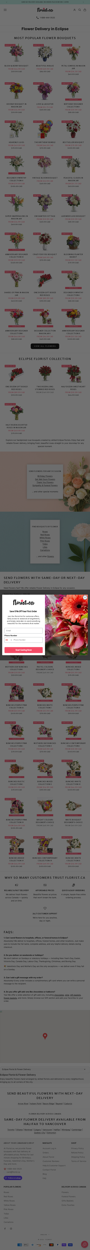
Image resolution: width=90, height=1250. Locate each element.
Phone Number (10, 636)
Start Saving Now (23, 650)
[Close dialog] (85, 597)
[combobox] (8, 640)
